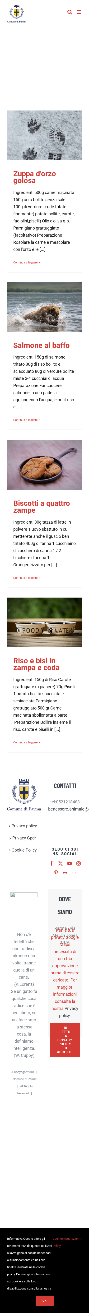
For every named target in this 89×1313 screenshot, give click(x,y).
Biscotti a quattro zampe (41, 507)
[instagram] (78, 863)
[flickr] (65, 872)
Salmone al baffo (41, 345)
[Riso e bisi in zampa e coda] (44, 622)
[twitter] (60, 863)
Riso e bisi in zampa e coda (36, 664)
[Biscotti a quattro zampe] (44, 465)
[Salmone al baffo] (44, 307)
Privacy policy (24, 825)
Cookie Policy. (57, 1242)
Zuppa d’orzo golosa (34, 177)
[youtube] (69, 863)
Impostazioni (71, 1238)
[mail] (74, 872)
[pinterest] (56, 872)
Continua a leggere (25, 262)
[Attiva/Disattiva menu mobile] (79, 11)
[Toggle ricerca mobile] (69, 11)
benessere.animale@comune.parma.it (65, 808)
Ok (44, 1301)
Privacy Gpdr (24, 837)
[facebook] (51, 863)
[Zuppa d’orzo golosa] (44, 135)
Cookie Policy (24, 850)
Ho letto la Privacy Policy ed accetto (65, 1040)
